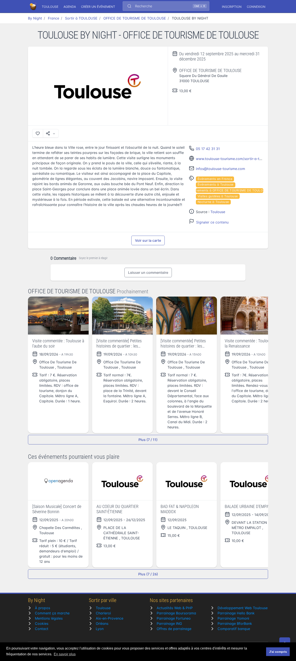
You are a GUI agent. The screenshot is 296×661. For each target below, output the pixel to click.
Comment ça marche (52, 613)
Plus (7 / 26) (148, 574)
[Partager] (51, 133)
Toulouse (217, 212)
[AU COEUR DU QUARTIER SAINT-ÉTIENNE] (122, 481)
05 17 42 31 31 (208, 149)
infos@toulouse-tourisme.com (220, 168)
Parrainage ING (169, 623)
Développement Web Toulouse (243, 608)
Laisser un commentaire (148, 272)
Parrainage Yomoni (233, 618)
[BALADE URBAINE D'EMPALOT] (250, 481)
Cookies (41, 623)
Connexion (256, 6)
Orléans (102, 623)
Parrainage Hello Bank (236, 613)
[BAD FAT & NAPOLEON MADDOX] (186, 481)
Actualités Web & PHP (175, 608)
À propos (42, 608)
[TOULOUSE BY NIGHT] (98, 86)
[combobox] (166, 6)
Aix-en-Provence (109, 618)
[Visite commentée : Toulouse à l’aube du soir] (58, 316)
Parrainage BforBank (235, 623)
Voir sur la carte (148, 240)
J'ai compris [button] (278, 651)
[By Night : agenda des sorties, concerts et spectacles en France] (33, 6)
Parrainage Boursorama (176, 613)
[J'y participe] (37, 133)
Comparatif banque (234, 629)
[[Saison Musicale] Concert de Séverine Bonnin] (58, 481)
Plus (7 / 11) (148, 439)
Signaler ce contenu (212, 222)
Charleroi (103, 613)
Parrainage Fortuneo (174, 618)
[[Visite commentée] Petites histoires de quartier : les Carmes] (122, 316)
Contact (41, 629)
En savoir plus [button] (65, 654)
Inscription (232, 6)
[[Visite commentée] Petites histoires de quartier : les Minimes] (186, 316)
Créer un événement (98, 6)
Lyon (100, 629)
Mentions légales (49, 618)
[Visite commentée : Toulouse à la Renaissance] (250, 316)
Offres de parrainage (174, 629)
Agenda (69, 6)
